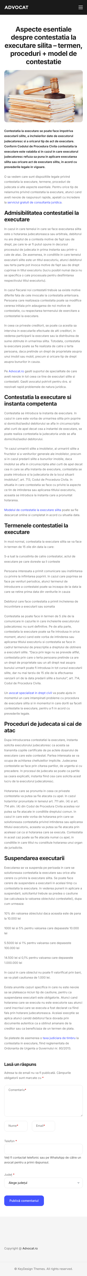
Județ (9, 1175)
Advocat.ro (16, 371)
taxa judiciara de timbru (59, 1038)
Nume (13, 1126)
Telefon (10, 1141)
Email (40, 1126)
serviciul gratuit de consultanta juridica (34, 202)
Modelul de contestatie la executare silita (32, 510)
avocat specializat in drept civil (30, 693)
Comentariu (17, 1090)
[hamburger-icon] (81, 7)
